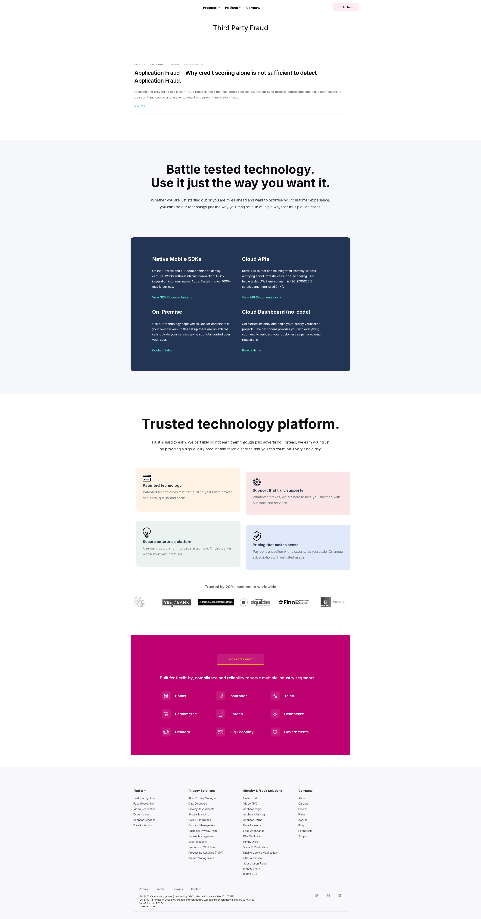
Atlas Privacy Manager (202, 798)
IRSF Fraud (250, 874)
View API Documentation (260, 297)
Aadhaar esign (252, 809)
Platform (231, 8)
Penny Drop (250, 841)
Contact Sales (162, 350)
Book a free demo (240, 659)
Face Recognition (144, 803)
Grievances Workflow (201, 847)
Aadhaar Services (144, 819)
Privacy (143, 889)
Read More (139, 106)
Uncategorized (159, 65)
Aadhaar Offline (252, 819)
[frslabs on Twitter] (317, 895)
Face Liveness (252, 825)
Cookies (177, 889)
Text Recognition (144, 798)
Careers (303, 803)
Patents (303, 809)
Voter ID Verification (255, 847)
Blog (301, 825)
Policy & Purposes (199, 819)
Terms (160, 889)
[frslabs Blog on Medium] (328, 895)
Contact (196, 889)
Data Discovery (197, 803)
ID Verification (142, 814)
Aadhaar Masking (254, 814)
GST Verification (253, 858)
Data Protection (143, 825)
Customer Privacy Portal (203, 830)
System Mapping (198, 814)
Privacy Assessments (201, 809)
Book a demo (252, 350)
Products (210, 8)
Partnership (305, 830)
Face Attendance (254, 830)
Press (301, 814)
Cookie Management (201, 836)
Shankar (175, 65)
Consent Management (202, 825)
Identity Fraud (251, 869)
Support (303, 836)
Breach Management (201, 858)
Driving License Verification (260, 852)
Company (253, 8)
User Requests (197, 841)
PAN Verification (253, 836)
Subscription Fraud (255, 863)
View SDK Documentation (171, 297)
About (302, 798)
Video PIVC (250, 803)
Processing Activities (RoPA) (205, 852)
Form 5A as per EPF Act (151, 903)
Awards (302, 819)
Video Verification (144, 809)
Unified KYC (250, 798)
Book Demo (345, 7)
